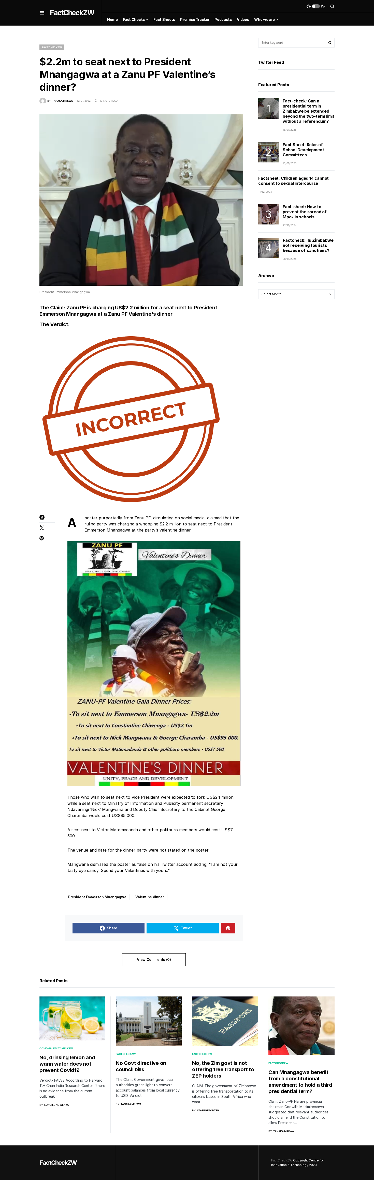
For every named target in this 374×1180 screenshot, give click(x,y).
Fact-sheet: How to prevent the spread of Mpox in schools (305, 211)
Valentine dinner (149, 897)
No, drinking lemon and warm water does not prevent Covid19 (67, 1063)
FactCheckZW (72, 12)
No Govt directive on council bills (141, 1066)
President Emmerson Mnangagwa (97, 897)
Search (330, 42)
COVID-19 (45, 1048)
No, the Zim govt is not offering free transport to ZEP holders (223, 1069)
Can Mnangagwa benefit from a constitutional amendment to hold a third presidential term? (300, 1081)
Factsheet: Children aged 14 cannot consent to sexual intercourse (293, 181)
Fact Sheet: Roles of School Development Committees (303, 149)
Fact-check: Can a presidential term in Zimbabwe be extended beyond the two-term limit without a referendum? (308, 111)
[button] (42, 12)
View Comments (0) (154, 959)
